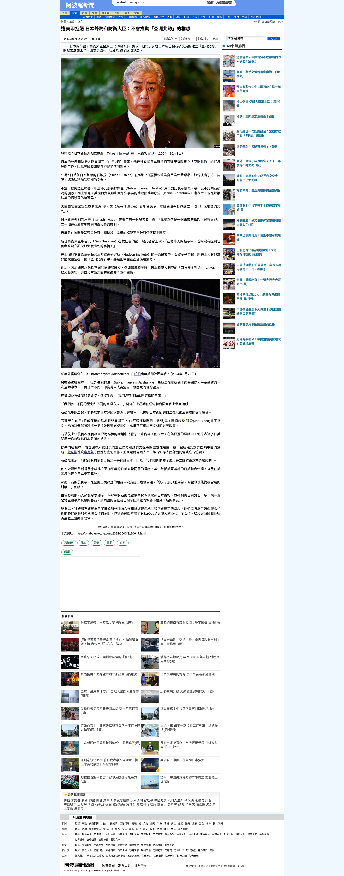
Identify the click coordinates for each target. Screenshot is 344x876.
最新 (88, 16)
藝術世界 (193, 834)
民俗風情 (202, 850)
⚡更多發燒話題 (74, 794)
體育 (219, 16)
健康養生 (87, 834)
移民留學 (134, 850)
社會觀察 (110, 850)
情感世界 (99, 850)
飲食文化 (87, 850)
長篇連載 (103, 839)
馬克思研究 (133, 855)
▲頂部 (241, 866)
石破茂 (68, 542)
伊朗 (67, 800)
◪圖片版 (270, 21)
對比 (159, 829)
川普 (99, 800)
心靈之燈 (122, 834)
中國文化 (181, 834)
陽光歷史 (146, 855)
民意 (173, 829)
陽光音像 (194, 855)
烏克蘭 (89, 452)
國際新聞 (145, 16)
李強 (91, 804)
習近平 (148, 800)
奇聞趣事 (158, 850)
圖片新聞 (218, 823)
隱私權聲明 (229, 866)
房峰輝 (172, 804)
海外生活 (134, 834)
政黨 (131, 829)
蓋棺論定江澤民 (95, 855)
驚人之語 (108, 829)
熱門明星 (110, 845)
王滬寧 (82, 804)
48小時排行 (236, 46)
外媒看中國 (95, 829)
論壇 (127, 12)
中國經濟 (132, 16)
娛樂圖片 (170, 845)
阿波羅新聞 (80, 5)
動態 (117, 829)
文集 (124, 829)
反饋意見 (203, 866)
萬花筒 (168, 850)
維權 (211, 16)
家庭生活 (110, 834)
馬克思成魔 (121, 800)
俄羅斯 (72, 452)
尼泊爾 (79, 808)
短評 (138, 829)
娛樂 (116, 12)
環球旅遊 (191, 850)
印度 (67, 551)
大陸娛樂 (87, 845)
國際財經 (159, 16)
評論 (84, 12)
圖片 (255, 16)
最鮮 (77, 850)
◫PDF (279, 21)
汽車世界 (122, 850)
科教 (186, 16)
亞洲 (96, 542)
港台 (236, 16)
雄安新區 (119, 804)
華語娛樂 (99, 845)
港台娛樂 (122, 845)
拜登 (189, 421)
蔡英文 (190, 804)
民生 (203, 16)
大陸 (120, 16)
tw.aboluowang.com (130, 2)
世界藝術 (80, 839)
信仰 (244, 16)
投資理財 (229, 834)
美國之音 (139, 527)
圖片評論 (183, 829)
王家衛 (68, 808)
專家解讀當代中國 (115, 855)
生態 (228, 16)
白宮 (123, 542)
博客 (136, 12)
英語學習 (264, 834)
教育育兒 (170, 834)
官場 (194, 16)
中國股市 (70, 804)
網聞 (178, 16)
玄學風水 (146, 834)
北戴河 (141, 804)
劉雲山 (162, 804)
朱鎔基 (76, 800)
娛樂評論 (146, 845)
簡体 (211, 2)
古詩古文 (217, 834)
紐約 (137, 374)
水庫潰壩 (136, 800)
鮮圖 (212, 850)
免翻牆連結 (223, 2)
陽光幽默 (158, 855)
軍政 (99, 16)
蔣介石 (131, 804)
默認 (215, 38)
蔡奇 (181, 804)
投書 (152, 829)
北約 (203, 162)
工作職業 (158, 834)
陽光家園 (182, 855)
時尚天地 (146, 850)
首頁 (64, 12)
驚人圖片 (80, 855)
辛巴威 (151, 804)
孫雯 (108, 804)
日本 (83, 542)
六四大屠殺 (175, 800)
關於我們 (191, 866)
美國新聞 (110, 16)
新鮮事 (105, 12)
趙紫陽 (200, 804)
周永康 (211, 804)
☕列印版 (258, 21)
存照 (166, 829)
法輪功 (199, 800)
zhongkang (118, 527)
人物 (169, 16)
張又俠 (189, 800)
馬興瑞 (108, 800)
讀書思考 (252, 834)
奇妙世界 (179, 850)
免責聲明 (215, 866)
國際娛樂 (134, 845)
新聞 (74, 12)
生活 (94, 12)
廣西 (85, 800)
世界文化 (240, 834)
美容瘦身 (205, 834)
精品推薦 (158, 845)
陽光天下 (170, 855)
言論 (84, 829)
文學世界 (92, 839)
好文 (145, 829)
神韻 (92, 800)
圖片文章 (115, 839)
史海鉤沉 (99, 834)
